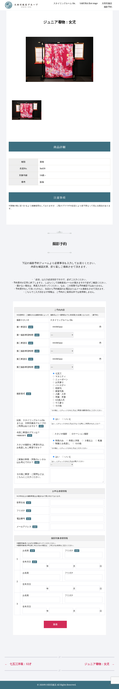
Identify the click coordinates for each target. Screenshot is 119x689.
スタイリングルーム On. (64, 3)
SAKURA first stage (89, 3)
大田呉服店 (107, 3)
